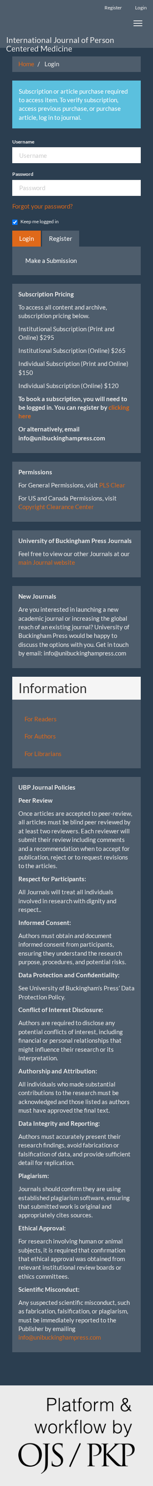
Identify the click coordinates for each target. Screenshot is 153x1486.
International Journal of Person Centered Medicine (60, 41)
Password (22, 174)
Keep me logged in (39, 221)
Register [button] (60, 238)
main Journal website (46, 562)
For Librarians (43, 753)
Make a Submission (51, 260)
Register (113, 7)
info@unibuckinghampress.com (59, 1337)
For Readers (40, 719)
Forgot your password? (42, 206)
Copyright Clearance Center (56, 506)
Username (23, 142)
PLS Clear (112, 485)
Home (26, 63)
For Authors (40, 736)
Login (141, 7)
